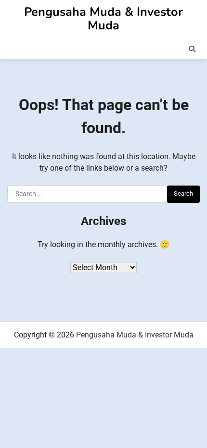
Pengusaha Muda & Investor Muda (103, 18)
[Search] (192, 49)
